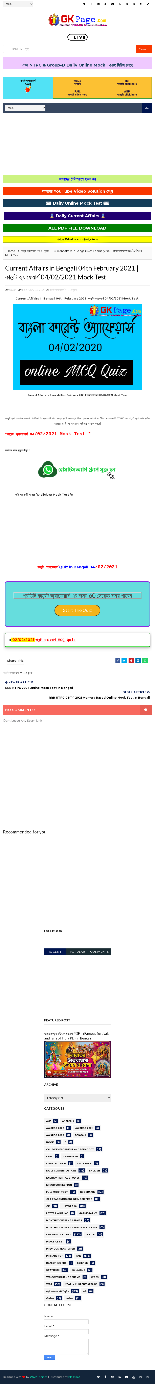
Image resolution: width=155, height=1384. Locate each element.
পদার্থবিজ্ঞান (69, 1298)
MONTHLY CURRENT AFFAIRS (64, 1220)
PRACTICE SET (55, 1241)
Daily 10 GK (84, 1163)
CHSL (49, 1156)
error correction (59, 1184)
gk (48, 1206)
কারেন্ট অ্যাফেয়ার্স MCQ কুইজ (63, 289)
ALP (48, 1121)
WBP (49, 1284)
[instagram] (98, 4)
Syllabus (78, 1270)
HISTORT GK (69, 1206)
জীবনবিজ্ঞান (50, 1298)
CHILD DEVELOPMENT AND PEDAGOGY (70, 1149)
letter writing (57, 1213)
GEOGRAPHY (87, 1192)
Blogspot (74, 1377)
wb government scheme (63, 1277)
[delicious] (148, 4)
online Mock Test (58, 1234)
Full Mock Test (57, 1192)
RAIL (78, 1255)
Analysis (68, 1121)
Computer (70, 1156)
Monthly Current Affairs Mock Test (71, 1227)
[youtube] (120, 4)
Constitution (56, 1163)
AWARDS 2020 (55, 1128)
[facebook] (91, 4)
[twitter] (84, 4)
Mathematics (88, 1213)
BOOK (50, 1142)
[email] (113, 4)
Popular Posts (77, 952)
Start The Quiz (77, 610)
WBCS (95, 1277)
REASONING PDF (56, 1263)
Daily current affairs (61, 1170)
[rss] (106, 4)
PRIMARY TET (54, 1255)
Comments (99, 951)
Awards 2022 (55, 1135)
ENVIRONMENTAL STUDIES (63, 1177)
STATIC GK (53, 1270)
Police (90, 1234)
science (82, 1263)
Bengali (80, 1135)
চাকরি (84, 1291)
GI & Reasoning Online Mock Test (69, 1199)
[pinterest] (127, 4)
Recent (55, 951)
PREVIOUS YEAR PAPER (60, 1248)
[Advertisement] (77, 144)
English (94, 1170)
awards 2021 (84, 1128)
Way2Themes (38, 1377)
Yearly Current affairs (81, 1284)
